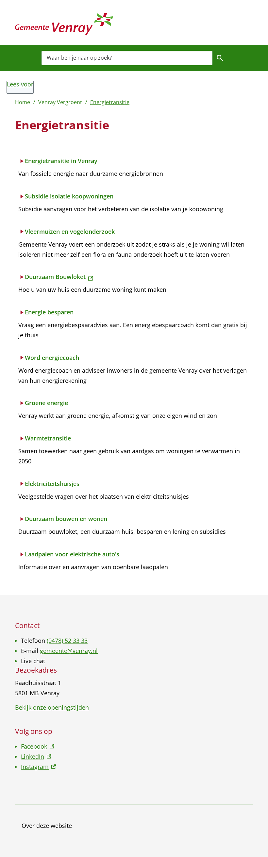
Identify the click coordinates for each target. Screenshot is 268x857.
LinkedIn (36, 756)
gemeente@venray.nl (69, 651)
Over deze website (47, 825)
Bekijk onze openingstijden (52, 707)
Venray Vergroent (60, 102)
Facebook (37, 746)
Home (22, 102)
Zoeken (219, 58)
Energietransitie (109, 102)
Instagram (38, 767)
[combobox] (127, 58)
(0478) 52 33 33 (67, 640)
